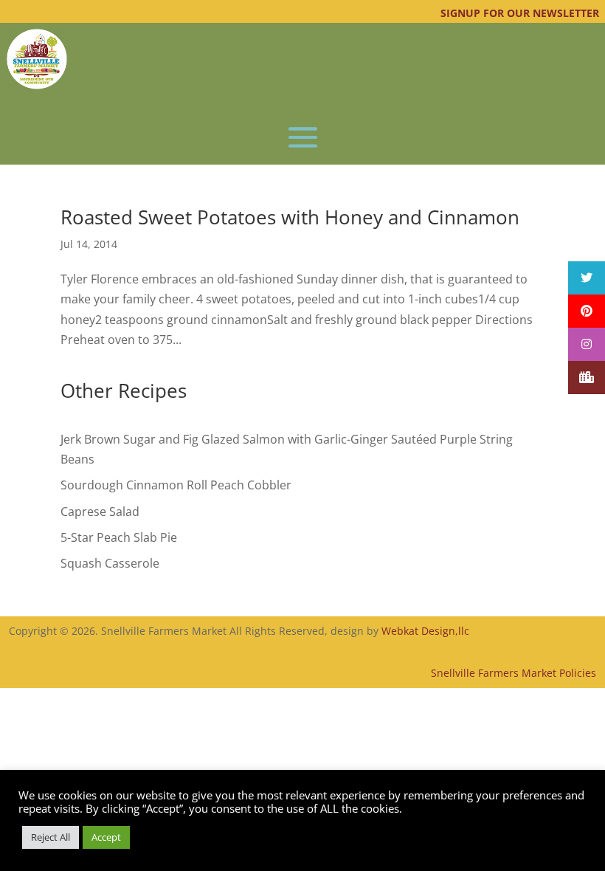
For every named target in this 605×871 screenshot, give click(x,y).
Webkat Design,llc (425, 631)
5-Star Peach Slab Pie (118, 537)
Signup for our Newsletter (519, 13)
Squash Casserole (109, 563)
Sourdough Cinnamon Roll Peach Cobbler (175, 485)
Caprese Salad (99, 511)
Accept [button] (106, 837)
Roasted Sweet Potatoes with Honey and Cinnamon (289, 217)
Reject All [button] (50, 837)
